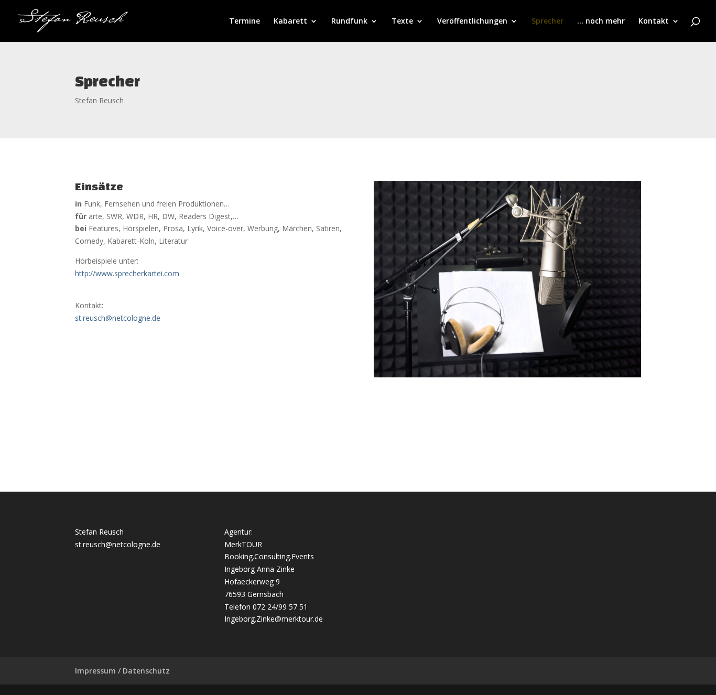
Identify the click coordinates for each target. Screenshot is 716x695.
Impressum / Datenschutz (122, 671)
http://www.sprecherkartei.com (127, 273)
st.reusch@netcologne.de (117, 318)
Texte (402, 21)
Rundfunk (349, 21)
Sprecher (547, 21)
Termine (244, 21)
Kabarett (290, 21)
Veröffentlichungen (472, 21)
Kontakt (653, 21)
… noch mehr (601, 21)
